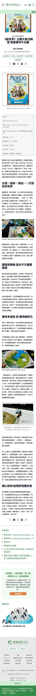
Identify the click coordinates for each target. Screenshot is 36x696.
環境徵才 (7, 655)
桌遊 (13, 56)
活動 (18, 655)
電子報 (26, 5)
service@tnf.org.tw (21, 678)
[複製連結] (26, 64)
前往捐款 (18, 593)
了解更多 (12, 693)
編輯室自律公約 (18, 658)
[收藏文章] (10, 64)
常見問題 (7, 660)
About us (7, 658)
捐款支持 (23, 649)
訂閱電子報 (12, 649)
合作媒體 (18, 660)
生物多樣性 (29, 56)
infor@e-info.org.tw (21, 680)
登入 (33, 5)
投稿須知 (29, 660)
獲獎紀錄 (18, 663)
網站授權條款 (29, 658)
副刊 (14, 49)
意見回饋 (29, 663)
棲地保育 (20, 56)
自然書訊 (20, 49)
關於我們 (29, 655)
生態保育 (6, 56)
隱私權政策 (6, 663)
